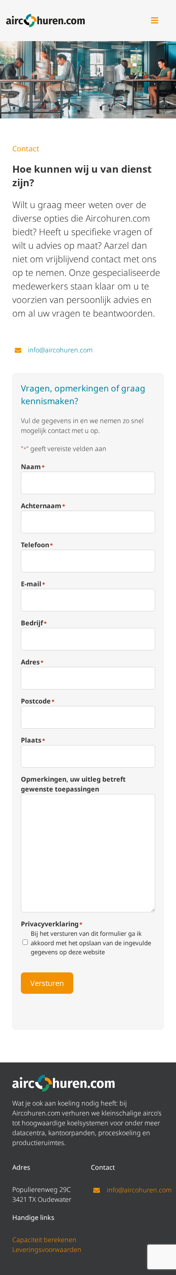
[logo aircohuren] (45, 17)
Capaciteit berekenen (44, 1239)
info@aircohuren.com (60, 349)
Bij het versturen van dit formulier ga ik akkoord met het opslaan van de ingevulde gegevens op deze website (91, 942)
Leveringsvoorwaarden (46, 1249)
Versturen (47, 983)
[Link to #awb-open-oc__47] (154, 20)
